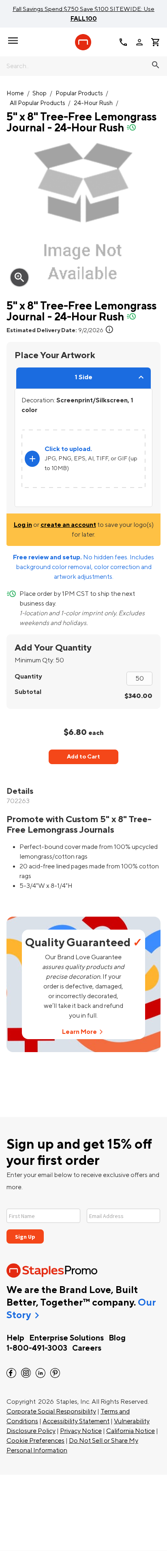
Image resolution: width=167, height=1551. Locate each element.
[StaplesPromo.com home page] (83, 42)
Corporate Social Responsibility (51, 1411)
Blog (117, 1338)
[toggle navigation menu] (12, 40)
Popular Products (79, 93)
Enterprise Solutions (66, 1338)
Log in (23, 524)
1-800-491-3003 (36, 1348)
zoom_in (19, 277)
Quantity (28, 676)
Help (15, 1338)
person (139, 42)
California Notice (130, 1431)
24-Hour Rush (93, 103)
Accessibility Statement (76, 1421)
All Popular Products (37, 103)
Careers (86, 1348)
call (123, 42)
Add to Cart (83, 757)
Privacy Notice (81, 1431)
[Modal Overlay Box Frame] (83, 1221)
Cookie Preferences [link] (35, 1440)
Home (15, 93)
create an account (68, 524)
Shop (39, 93)
